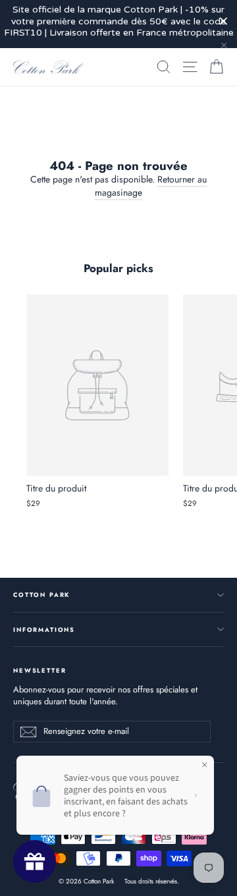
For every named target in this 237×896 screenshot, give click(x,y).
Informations (44, 629)
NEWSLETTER (39, 670)
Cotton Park (41, 594)
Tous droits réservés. (151, 881)
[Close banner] (223, 21)
